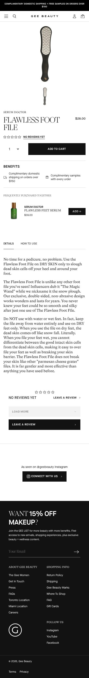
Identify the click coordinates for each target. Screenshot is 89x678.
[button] (44, 54)
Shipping (52, 581)
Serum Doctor (14, 112)
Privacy (24, 672)
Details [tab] (8, 243)
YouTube (52, 637)
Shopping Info (58, 567)
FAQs (12, 594)
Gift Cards (53, 606)
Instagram (53, 630)
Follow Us (55, 622)
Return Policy (55, 575)
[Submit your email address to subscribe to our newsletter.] (76, 552)
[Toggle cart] (83, 16)
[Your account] (74, 16)
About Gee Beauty (23, 567)
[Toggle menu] (6, 16)
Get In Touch (16, 581)
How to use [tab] (29, 243)
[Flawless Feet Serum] (44, 211)
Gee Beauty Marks (58, 588)
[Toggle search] (14, 16)
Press (12, 588)
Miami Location (18, 606)
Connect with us (44, 476)
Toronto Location (19, 600)
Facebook (53, 643)
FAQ (49, 600)
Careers (13, 612)
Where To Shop (56, 594)
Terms (12, 672)
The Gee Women (19, 575)
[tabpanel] (44, 315)
